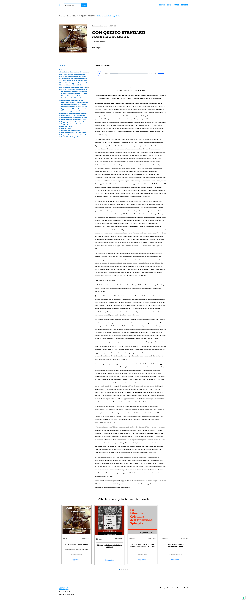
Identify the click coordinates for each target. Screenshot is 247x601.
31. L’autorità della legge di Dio (70, 137)
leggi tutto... (74, 559)
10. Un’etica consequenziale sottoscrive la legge (76, 91)
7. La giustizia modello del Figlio (70, 85)
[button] (119, 569)
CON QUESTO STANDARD (87, 16)
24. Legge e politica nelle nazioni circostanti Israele (77, 122)
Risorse (184, 5)
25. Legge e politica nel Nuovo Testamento (74, 124)
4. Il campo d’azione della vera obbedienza (74, 78)
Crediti (186, 588)
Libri (169, 5)
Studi (176, 5)
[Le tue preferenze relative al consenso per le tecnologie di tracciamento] (243, 597)
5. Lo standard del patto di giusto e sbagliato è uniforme (78, 80)
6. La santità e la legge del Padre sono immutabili (76, 83)
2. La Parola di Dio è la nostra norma (72, 74)
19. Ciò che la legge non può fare (70, 111)
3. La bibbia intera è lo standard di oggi (73, 76)
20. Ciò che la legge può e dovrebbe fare (73, 113)
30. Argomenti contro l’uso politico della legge (75, 135)
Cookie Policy (176, 588)
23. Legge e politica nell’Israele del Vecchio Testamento (78, 119)
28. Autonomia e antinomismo (69, 130)
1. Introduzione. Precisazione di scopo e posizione (76, 72)
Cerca (84, 5)
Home (162, 5)
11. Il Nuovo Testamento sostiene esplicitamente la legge (79, 93)
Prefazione (63, 70)
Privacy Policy (165, 588)
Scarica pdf (96, 47)
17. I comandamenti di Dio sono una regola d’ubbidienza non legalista (83, 106)
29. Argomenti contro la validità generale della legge (77, 132)
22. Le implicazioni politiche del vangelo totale (75, 117)
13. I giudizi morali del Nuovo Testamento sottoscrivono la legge (82, 98)
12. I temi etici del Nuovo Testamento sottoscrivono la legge (80, 96)
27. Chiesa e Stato (65, 128)
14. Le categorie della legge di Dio (71, 100)
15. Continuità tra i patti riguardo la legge (73, 102)
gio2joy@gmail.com (65, 591)
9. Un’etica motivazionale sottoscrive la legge (75, 89)
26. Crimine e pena (65, 126)
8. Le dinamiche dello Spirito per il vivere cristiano (77, 87)
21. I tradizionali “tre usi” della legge (72, 115)
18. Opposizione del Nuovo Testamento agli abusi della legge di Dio (83, 109)
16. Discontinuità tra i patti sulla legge (72, 104)
